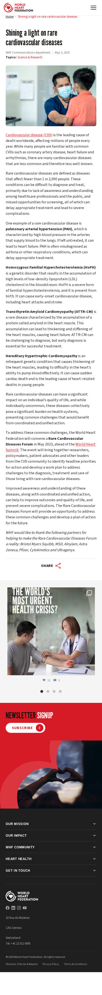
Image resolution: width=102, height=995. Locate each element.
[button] (42, 691)
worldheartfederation (50, 592)
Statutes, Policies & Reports (22, 964)
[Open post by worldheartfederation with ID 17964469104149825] (51, 631)
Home (10, 17)
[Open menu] (93, 7)
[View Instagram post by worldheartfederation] (90, 669)
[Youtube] (25, 908)
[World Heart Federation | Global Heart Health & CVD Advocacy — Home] (18, 7)
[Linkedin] (13, 908)
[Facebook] (7, 908)
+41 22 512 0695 (20, 943)
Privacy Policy (50, 964)
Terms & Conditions (75, 964)
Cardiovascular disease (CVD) (29, 135)
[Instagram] (19, 908)
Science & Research (30, 57)
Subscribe (22, 727)
